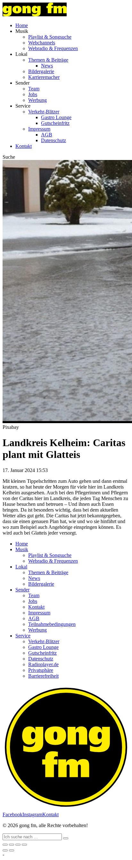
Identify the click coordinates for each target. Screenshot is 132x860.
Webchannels (41, 42)
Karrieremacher (44, 77)
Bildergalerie (41, 71)
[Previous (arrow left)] (5, 850)
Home (21, 25)
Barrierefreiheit (43, 676)
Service (22, 635)
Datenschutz (53, 140)
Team (33, 88)
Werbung (37, 100)
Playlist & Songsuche (49, 37)
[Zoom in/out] (24, 845)
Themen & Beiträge (48, 60)
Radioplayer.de (43, 664)
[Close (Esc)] (5, 845)
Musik (21, 549)
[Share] (11, 845)
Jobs (32, 94)
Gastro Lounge (56, 117)
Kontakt (23, 146)
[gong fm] (35, 14)
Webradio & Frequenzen (53, 48)
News (47, 65)
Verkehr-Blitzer (43, 111)
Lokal (21, 566)
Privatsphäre (40, 670)
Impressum (39, 129)
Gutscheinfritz (55, 123)
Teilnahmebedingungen (52, 624)
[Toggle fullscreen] (18, 845)
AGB (46, 134)
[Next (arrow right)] (11, 850)
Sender (22, 589)
